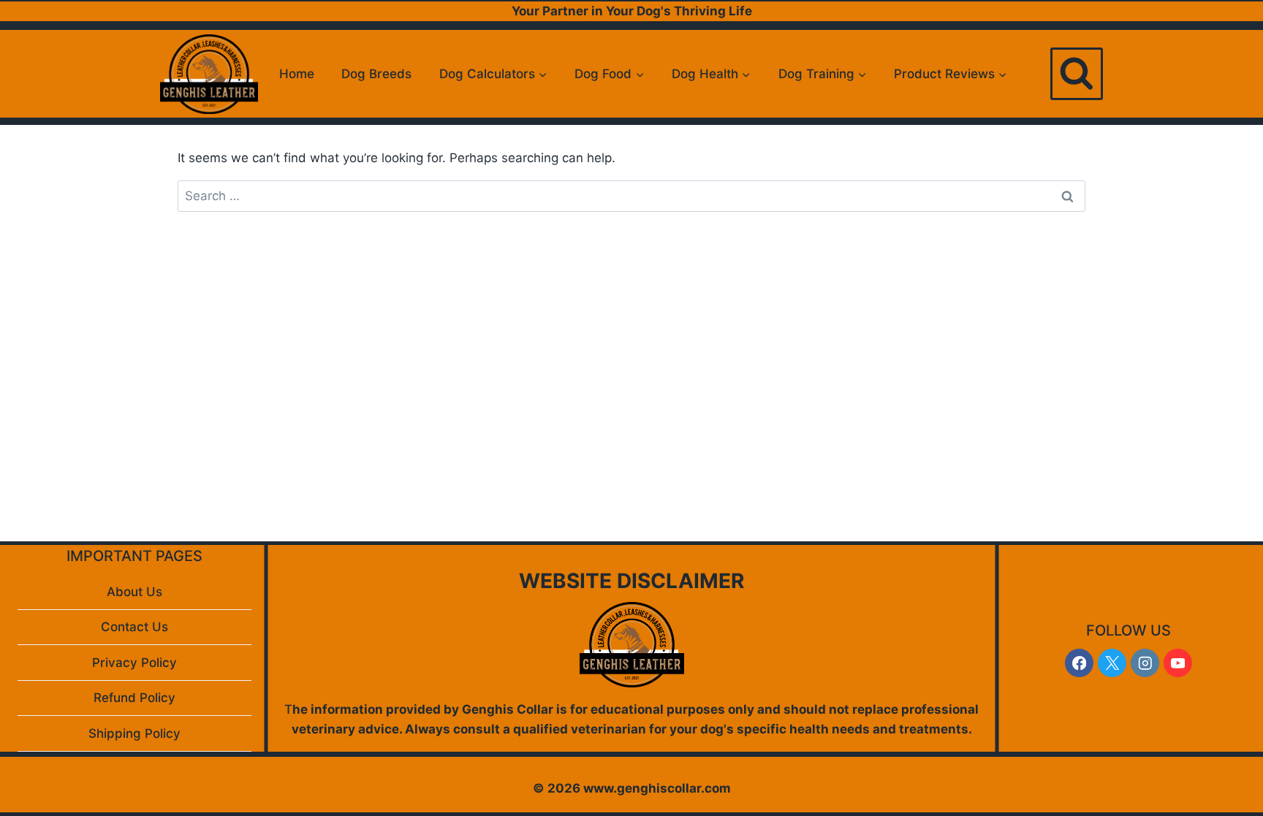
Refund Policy (134, 697)
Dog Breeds (376, 73)
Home (296, 73)
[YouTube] (1178, 663)
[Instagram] (1145, 663)
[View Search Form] (1076, 73)
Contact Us (134, 626)
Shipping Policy (134, 733)
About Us (134, 591)
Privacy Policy (134, 662)
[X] (1112, 663)
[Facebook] (1079, 663)
